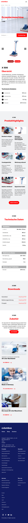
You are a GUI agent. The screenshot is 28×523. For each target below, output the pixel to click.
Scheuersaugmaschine (6, 451)
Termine (3, 497)
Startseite (2, 5)
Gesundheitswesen (21, 460)
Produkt (6, 5)
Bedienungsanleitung (14, 300)
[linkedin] (11, 515)
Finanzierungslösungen (6, 482)
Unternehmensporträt (22, 482)
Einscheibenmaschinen (6, 458)
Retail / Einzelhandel (21, 453)
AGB (2, 509)
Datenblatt (14, 297)
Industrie (19, 455)
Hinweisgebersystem (5, 506)
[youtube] (8, 515)
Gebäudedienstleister (22, 451)
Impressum (4, 502)
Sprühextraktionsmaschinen (7, 467)
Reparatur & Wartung (5, 485)
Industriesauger (4, 462)
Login (3, 499)
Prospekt (14, 303)
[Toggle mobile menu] (26, 1)
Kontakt (3, 492)
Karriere (14, 431)
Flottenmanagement (5, 487)
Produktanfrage (21, 35)
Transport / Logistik (21, 458)
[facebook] (5, 515)
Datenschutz (4, 504)
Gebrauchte (4, 472)
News (3, 495)
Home (3, 431)
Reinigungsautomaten (6, 453)
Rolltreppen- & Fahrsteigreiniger (7, 469)
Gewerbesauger (4, 465)
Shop (8, 431)
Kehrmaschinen (4, 455)
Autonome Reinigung (5, 460)
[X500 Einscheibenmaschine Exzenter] (14, 49)
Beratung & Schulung (5, 480)
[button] (3, 49)
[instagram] (3, 515)
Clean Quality (20, 480)
